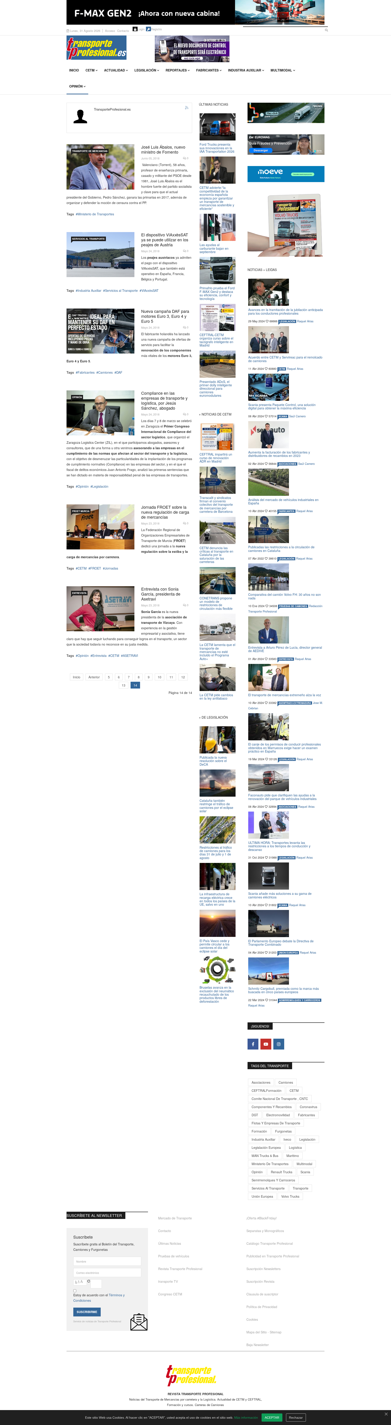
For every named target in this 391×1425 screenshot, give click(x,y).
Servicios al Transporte (88, 238)
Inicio (74, 70)
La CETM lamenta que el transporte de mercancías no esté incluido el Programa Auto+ (217, 651)
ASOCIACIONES (287, 464)
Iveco (287, 1139)
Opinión (76, 86)
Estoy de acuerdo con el (99, 1298)
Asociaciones (261, 1082)
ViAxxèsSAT (150, 290)
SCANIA (283, 416)
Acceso (110, 30)
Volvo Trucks (290, 1196)
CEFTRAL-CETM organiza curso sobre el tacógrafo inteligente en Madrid (216, 339)
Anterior (94, 677)
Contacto (123, 30)
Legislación (145, 70)
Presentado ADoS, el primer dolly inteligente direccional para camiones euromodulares (216, 388)
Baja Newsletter (257, 1344)
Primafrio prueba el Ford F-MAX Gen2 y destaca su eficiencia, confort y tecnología (217, 293)
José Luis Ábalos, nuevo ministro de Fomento (163, 149)
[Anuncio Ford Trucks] (195, 12)
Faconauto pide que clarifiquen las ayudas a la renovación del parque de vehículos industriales (282, 797)
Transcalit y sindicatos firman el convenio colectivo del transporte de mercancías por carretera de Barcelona (216, 504)
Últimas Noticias (169, 1243)
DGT (255, 1115)
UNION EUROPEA (288, 952)
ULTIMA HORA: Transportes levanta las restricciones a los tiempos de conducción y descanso (279, 846)
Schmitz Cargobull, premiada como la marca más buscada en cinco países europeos (283, 990)
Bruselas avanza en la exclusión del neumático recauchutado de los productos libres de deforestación (217, 994)
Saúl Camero (297, 416)
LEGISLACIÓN (287, 321)
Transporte (300, 1188)
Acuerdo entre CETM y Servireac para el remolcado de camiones (285, 359)
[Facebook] (253, 1044)
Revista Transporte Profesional (180, 1268)
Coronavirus (308, 1106)
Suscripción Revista (260, 1281)
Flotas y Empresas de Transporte (276, 1123)
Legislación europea (266, 1147)
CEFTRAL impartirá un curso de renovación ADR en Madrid (216, 457)
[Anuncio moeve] (286, 174)
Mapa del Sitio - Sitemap (263, 1332)
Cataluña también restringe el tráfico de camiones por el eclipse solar (216, 805)
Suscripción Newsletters (263, 1268)
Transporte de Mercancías (89, 151)
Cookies (252, 1319)
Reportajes (176, 70)
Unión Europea (262, 1196)
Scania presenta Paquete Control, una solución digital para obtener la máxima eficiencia (282, 406)
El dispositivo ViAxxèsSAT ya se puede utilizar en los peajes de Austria (164, 239)
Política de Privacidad (261, 1306)
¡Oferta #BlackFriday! (261, 1218)
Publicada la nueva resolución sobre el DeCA (213, 761)
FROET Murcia (80, 511)
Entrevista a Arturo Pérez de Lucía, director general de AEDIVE (285, 649)
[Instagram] (278, 1044)
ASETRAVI (130, 655)
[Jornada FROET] (100, 526)
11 (171, 677)
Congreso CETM (170, 1294)
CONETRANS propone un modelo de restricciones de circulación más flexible (216, 603)
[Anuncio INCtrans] (239, 49)
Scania (305, 1172)
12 (183, 677)
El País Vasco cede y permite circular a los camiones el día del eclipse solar (214, 945)
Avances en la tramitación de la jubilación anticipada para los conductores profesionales (285, 311)
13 (123, 685)
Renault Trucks (281, 1172)
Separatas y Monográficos (265, 1230)
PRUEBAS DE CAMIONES (293, 606)
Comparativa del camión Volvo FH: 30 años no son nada (284, 596)
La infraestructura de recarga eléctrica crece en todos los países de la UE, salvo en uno (217, 899)
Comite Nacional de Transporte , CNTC (280, 1098)
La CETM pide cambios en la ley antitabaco (216, 697)
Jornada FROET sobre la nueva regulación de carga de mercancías (165, 512)
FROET (95, 568)
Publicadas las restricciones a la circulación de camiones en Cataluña (281, 549)
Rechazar (296, 1417)
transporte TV (168, 1281)
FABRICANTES (286, 511)
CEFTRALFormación (266, 1090)
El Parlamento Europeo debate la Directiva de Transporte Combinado (281, 943)
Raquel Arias (305, 321)
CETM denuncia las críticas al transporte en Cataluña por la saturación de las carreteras (216, 555)
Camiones (105, 372)
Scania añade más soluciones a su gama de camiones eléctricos (280, 895)
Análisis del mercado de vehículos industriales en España (283, 501)
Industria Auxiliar (244, 70)
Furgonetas (283, 1131)
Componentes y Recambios (272, 1106)
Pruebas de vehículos (173, 1256)
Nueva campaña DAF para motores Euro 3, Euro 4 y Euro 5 (165, 316)
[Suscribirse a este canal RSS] (187, 108)
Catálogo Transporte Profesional (269, 1243)
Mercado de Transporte (175, 1218)
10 (159, 677)
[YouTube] (265, 1044)
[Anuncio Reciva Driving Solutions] (286, 113)
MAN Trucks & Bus (265, 1155)
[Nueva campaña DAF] (100, 331)
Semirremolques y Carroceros (299, 1000)
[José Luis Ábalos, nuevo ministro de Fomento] (100, 167)
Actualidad (114, 70)
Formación (259, 1131)
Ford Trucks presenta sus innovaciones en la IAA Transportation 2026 (217, 148)
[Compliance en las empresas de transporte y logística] (100, 412)
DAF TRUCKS (79, 315)
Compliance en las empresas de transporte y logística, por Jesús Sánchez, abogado (164, 400)
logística (295, 1147)
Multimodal (281, 70)
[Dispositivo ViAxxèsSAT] (100, 254)
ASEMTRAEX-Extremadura (295, 703)
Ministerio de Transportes (96, 214)
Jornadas (111, 568)
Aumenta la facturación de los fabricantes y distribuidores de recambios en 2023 (279, 454)
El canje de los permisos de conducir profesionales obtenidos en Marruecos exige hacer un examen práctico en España (284, 747)
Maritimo (292, 1155)
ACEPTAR (272, 1417)
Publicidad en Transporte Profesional (272, 1256)
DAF (119, 372)
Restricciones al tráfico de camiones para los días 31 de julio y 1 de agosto (216, 852)
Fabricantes (207, 70)
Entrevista (79, 593)
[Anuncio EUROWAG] (286, 144)
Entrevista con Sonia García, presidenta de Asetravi (160, 594)
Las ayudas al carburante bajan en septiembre (214, 248)
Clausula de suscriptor (262, 1294)
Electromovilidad (278, 1115)
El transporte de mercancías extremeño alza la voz (284, 695)
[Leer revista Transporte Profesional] (286, 225)
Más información (246, 1417)
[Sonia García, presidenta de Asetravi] (100, 608)
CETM (90, 70)
